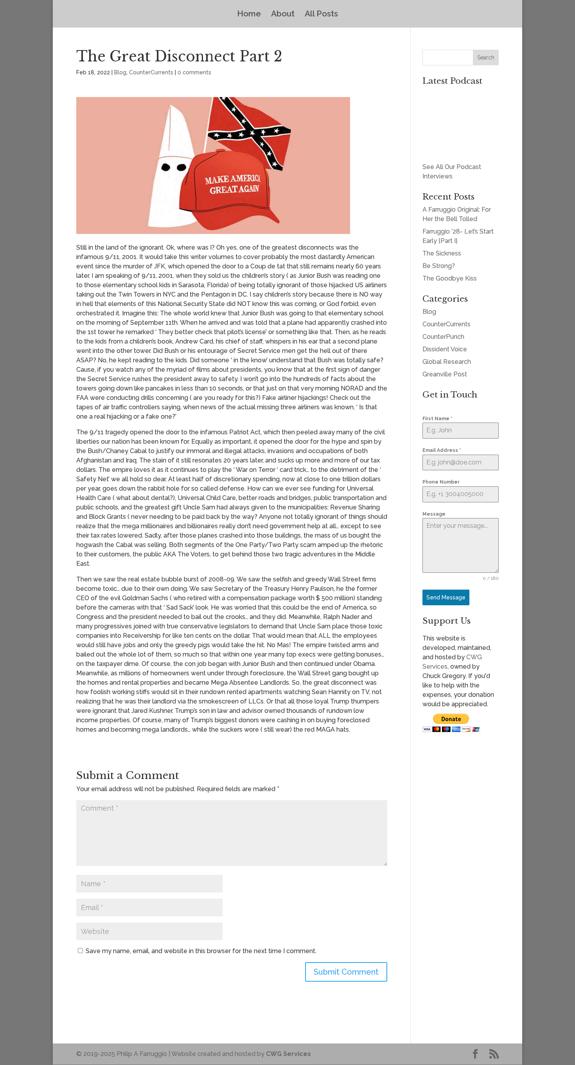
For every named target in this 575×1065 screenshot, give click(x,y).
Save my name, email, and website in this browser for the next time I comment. (201, 951)
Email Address (441, 450)
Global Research (446, 361)
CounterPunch (443, 336)
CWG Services (288, 1054)
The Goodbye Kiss (449, 278)
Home (249, 14)
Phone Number (441, 482)
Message (434, 514)
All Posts (321, 14)
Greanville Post (444, 374)
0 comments (194, 72)
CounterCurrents (151, 72)
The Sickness (441, 253)
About (283, 14)
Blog (120, 72)
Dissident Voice (444, 349)
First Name (437, 418)
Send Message (445, 597)
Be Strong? (438, 266)
